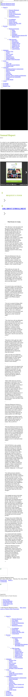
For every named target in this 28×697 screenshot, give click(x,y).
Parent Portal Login (7, 602)
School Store (12, 683)
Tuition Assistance (13, 667)
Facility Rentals (12, 689)
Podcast (11, 680)
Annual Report (15, 633)
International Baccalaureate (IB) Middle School (21, 645)
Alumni (11, 688)
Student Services (19, 655)
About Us (8, 616)
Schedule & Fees (13, 665)
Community (9, 676)
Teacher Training (16, 631)
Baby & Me (18, 649)
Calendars (11, 681)
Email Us (10, 580)
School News (15, 621)
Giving (7, 669)
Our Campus (15, 620)
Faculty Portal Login (8, 603)
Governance (15, 624)
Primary (17, 641)
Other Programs (15, 648)
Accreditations (15, 628)
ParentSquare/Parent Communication (17, 677)
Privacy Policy (6, 599)
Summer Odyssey (19, 652)
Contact (11, 661)
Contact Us (5, 605)
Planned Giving (12, 675)
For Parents (8, 692)
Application (11, 664)
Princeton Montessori (17, 619)
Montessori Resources (17, 625)
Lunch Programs (19, 657)
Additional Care (18, 653)
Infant (16, 639)
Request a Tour (12, 660)
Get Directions (3, 581)
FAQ (10, 671)
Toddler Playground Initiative (16, 673)
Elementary (17, 643)
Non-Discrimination (7, 601)
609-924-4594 (3, 580)
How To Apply (12, 663)
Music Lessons (18, 656)
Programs (8, 635)
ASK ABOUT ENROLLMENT (14, 209)
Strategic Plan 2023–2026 (18, 632)
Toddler (17, 640)
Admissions (8, 659)
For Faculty (8, 693)
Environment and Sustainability (16, 687)
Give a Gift (11, 672)
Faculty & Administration (18, 623)
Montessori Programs (17, 637)
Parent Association (13, 679)
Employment (15, 629)
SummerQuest (18, 651)
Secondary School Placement (16, 668)
